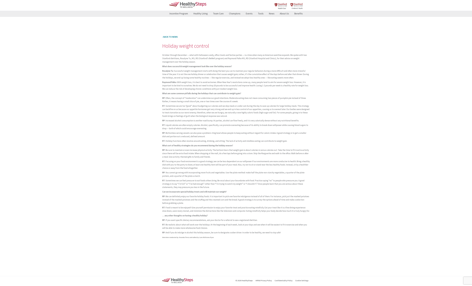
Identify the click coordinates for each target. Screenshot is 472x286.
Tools (260, 13)
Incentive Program (178, 13)
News (271, 13)
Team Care (218, 13)
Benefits (298, 13)
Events (249, 13)
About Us (284, 13)
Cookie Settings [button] (302, 280)
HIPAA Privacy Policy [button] (264, 280)
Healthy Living (200, 13)
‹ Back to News (170, 36)
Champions (234, 13)
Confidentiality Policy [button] (283, 280)
